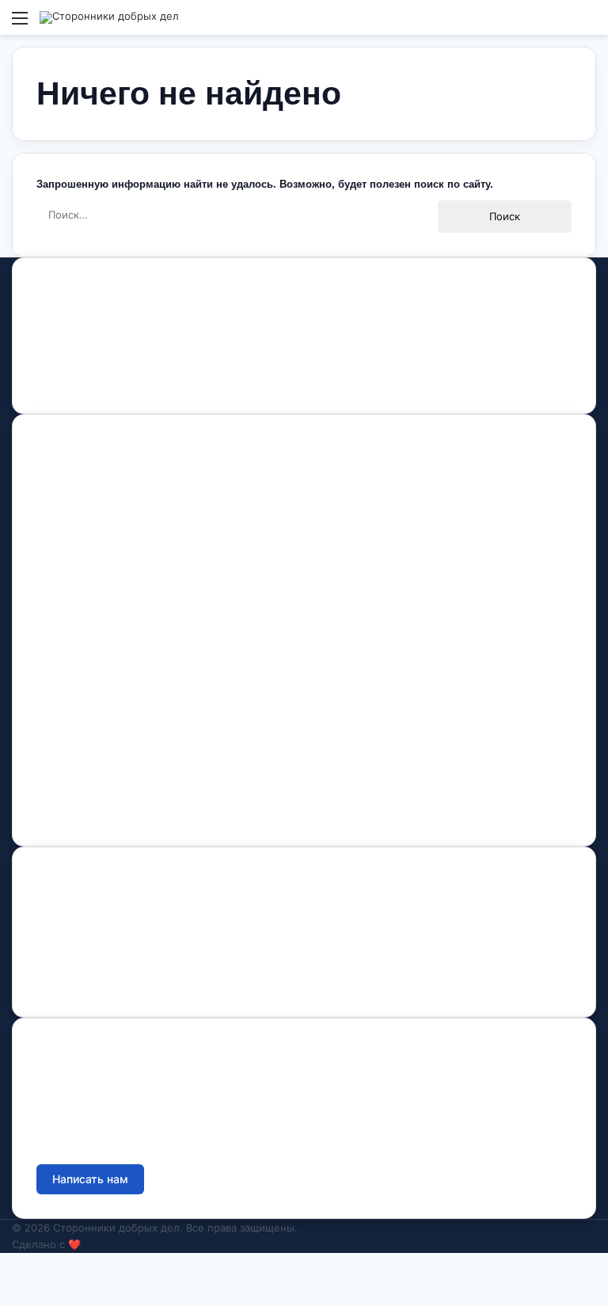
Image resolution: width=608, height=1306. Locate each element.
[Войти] (560, 23)
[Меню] (20, 23)
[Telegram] (119, 382)
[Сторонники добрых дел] (109, 17)
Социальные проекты (95, 772)
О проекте (64, 510)
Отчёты (57, 909)
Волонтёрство (74, 703)
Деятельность (74, 544)
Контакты (60, 641)
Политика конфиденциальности (121, 977)
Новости (59, 578)
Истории (59, 612)
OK (92, 382)
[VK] (64, 382)
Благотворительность (94, 737)
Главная (58, 476)
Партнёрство (71, 806)
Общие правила (79, 943)
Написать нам (90, 1179)
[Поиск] (588, 23)
